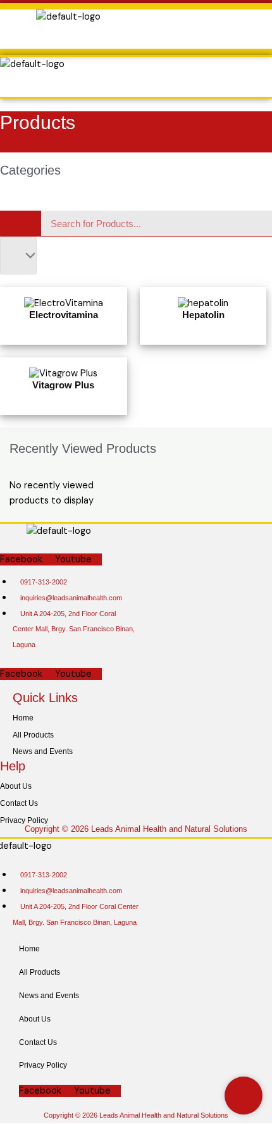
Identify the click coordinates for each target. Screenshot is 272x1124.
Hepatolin (203, 314)
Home (23, 717)
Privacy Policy (24, 820)
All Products (33, 735)
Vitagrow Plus (63, 385)
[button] (126, 37)
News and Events (43, 751)
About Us (16, 786)
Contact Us (19, 803)
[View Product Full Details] (63, 303)
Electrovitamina (63, 314)
